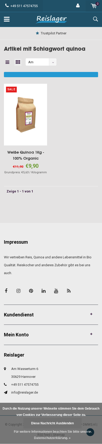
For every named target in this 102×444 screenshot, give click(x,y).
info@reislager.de (24, 392)
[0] (94, 6)
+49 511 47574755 (24, 6)
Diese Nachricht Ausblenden (52, 423)
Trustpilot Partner (53, 33)
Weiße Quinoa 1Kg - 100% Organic (25, 155)
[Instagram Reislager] (18, 291)
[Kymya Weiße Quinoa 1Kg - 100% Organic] (25, 114)
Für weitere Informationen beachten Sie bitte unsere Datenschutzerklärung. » (52, 435)
